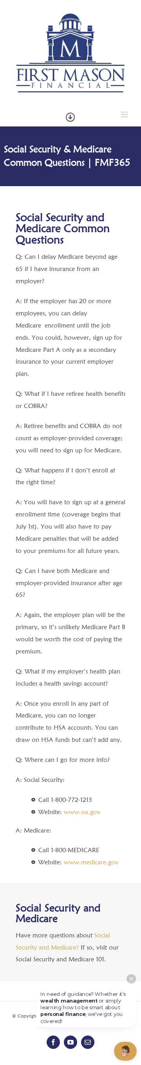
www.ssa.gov (82, 812)
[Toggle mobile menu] (125, 114)
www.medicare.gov (91, 862)
